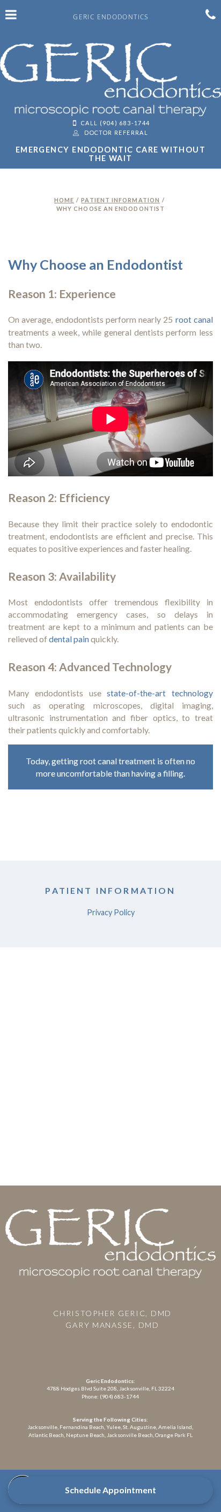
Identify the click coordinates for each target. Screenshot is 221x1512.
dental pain (69, 639)
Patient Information (120, 199)
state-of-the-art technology (160, 693)
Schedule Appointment (110, 1490)
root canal (194, 319)
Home (64, 199)
